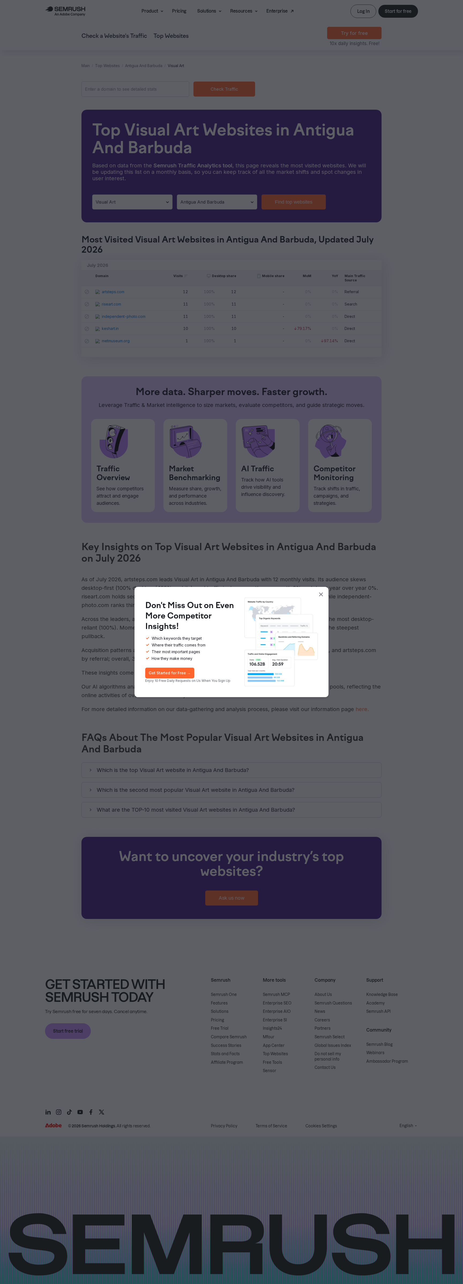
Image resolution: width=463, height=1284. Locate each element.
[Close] (321, 594)
